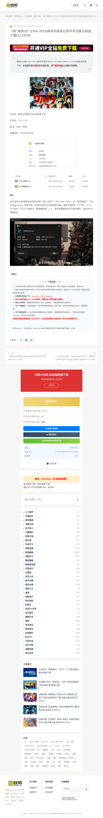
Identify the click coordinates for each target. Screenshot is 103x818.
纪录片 (75, 762)
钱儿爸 (53, 766)
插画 (48, 758)
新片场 (71, 758)
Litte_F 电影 (70, 742)
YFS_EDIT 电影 (29, 750)
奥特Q (13, 274)
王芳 (53, 762)
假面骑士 (45, 750)
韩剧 (59, 766)
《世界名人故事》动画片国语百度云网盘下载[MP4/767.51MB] (26, 358)
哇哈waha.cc (18, 16)
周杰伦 (36, 754)
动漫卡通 (37, 16)
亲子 (38, 750)
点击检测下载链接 (51, 428)
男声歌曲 (66, 762)
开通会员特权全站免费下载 (51, 441)
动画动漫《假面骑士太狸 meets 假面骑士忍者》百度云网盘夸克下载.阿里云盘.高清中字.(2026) (59, 697)
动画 (58, 750)
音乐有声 (49, 792)
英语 (37, 766)
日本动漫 (33, 762)
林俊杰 (41, 762)
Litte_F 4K (45, 742)
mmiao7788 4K (29, 746)
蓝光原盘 (45, 766)
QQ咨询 (52, 464)
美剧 (26, 766)
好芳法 (67, 754)
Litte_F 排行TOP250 (57, 742)
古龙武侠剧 (66, 750)
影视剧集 (28, 16)
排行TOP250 (40, 758)
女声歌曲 (59, 754)
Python (57, 746)
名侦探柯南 (28, 754)
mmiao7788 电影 (42, 746)
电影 (59, 762)
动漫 (52, 750)
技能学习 (33, 792)
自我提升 (33, 788)
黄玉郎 (66, 766)
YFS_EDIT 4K (67, 746)
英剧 (31, 766)
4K (25, 742)
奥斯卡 (44, 754)
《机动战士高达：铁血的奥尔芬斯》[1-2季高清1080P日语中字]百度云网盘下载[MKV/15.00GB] (75, 358)
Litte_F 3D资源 (34, 742)
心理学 (74, 754)
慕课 (26, 758)
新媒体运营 (62, 758)
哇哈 (25, 814)
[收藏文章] (21, 340)
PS (51, 746)
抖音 (31, 758)
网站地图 (52, 814)
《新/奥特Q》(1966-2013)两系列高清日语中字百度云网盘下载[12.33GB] (49, 328)
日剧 (26, 762)
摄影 (54, 758)
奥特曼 (51, 754)
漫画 (47, 762)
